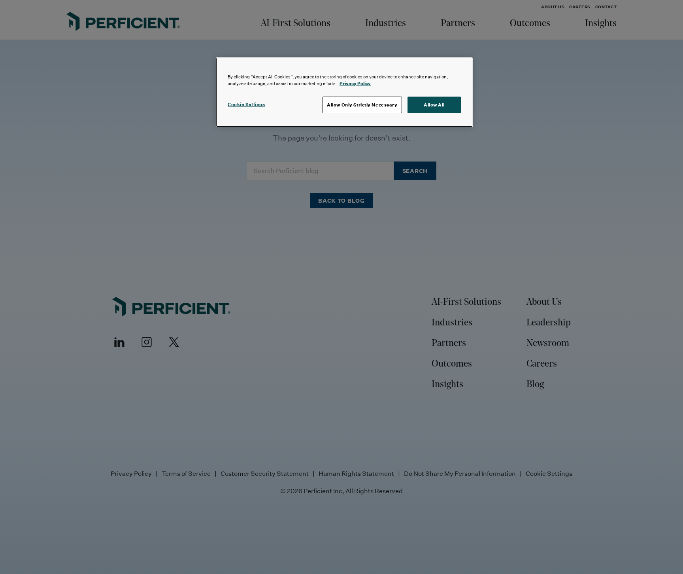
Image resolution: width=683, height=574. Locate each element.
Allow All (434, 105)
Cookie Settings (246, 104)
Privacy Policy (355, 83)
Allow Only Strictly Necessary (362, 105)
